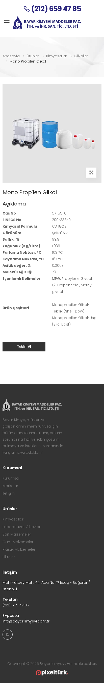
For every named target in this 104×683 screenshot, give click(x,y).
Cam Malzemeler (18, 541)
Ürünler (33, 56)
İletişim (9, 493)
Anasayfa (11, 56)
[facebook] (8, 634)
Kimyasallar (56, 56)
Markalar (10, 485)
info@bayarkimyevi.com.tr (26, 621)
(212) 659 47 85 (16, 605)
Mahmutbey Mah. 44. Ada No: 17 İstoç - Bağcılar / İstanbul (46, 586)
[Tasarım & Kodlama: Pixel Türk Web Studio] (52, 672)
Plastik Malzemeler (19, 549)
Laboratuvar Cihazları (22, 526)
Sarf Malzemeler (17, 534)
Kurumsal (11, 478)
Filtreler (9, 556)
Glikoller (81, 56)
